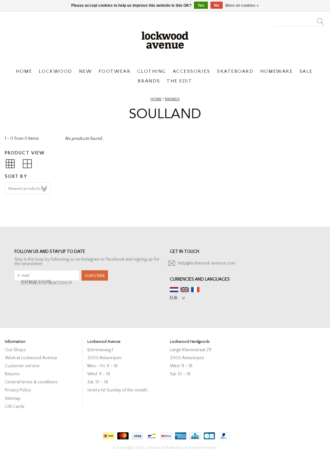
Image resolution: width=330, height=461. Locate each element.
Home (155, 99)
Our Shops (15, 349)
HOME (24, 71)
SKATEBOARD (235, 71)
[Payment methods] (108, 434)
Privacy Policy (18, 390)
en (184, 289)
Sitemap (13, 398)
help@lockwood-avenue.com (206, 263)
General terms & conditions (31, 382)
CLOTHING (151, 71)
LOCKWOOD (55, 71)
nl (174, 289)
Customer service (22, 366)
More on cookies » (242, 5)
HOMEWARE (276, 71)
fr (195, 289)
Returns (12, 374)
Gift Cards (14, 406)
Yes (201, 5)
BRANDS (149, 81)
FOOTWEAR (115, 71)
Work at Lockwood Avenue (31, 357)
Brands (172, 99)
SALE (306, 71)
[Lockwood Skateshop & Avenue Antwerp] (165, 39)
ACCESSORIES (191, 71)
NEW (85, 71)
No (216, 5)
